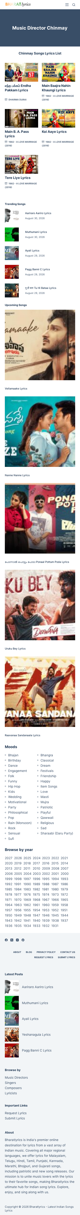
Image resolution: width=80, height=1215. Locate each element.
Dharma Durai (17, 99)
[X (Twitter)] (11, 940)
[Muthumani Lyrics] (12, 234)
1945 (55, 915)
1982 (36, 889)
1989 (36, 884)
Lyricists (11, 1093)
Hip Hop (14, 786)
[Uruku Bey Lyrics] (40, 605)
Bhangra (47, 755)
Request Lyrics (43, 957)
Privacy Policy (46, 952)
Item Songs (49, 786)
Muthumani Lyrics (36, 231)
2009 (46, 868)
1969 (27, 900)
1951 (64, 910)
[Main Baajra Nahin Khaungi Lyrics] (58, 72)
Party (12, 807)
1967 (45, 900)
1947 (36, 915)
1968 (36, 900)
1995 (45, 879)
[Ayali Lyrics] (12, 253)
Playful (46, 812)
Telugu (10, 1161)
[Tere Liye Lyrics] (21, 164)
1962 (27, 905)
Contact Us (67, 952)
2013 (8, 868)
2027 (8, 858)
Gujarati (44, 1166)
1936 (8, 926)
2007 (64, 868)
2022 (55, 858)
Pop (11, 818)
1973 (55, 894)
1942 (18, 920)
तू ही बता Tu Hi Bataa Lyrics (40, 287)
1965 (64, 900)
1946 (46, 915)
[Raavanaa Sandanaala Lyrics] (40, 691)
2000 (65, 874)
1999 (8, 879)
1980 (55, 889)
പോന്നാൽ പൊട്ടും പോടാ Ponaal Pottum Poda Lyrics (37, 561)
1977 (17, 894)
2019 (18, 863)
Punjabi (41, 1161)
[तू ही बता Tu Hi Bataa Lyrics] (12, 290)
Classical (47, 760)
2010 (36, 868)
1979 (64, 889)
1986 (64, 884)
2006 (9, 874)
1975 (36, 894)
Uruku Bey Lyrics (15, 648)
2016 (45, 863)
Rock (11, 828)
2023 (46, 858)
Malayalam (57, 1156)
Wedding (14, 797)
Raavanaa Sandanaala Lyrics (22, 735)
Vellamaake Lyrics (16, 388)
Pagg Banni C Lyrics (37, 269)
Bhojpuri (24, 1166)
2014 (64, 863)
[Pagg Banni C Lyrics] (12, 272)
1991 (17, 884)
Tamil (30, 1161)
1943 (8, 920)
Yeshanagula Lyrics (36, 1034)
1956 (18, 910)
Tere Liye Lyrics (18, 178)
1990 (27, 884)
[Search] (73, 4)
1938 (55, 920)
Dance (13, 765)
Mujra (45, 802)
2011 (26, 868)
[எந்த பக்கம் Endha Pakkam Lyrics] (21, 72)
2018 (27, 863)
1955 (27, 910)
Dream (45, 765)
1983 (27, 889)
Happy (45, 781)
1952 (55, 910)
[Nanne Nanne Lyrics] (40, 431)
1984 (18, 889)
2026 (18, 858)
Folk (11, 776)
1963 (18, 905)
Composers (13, 1088)
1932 (45, 926)
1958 (64, 905)
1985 (8, 889)
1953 (45, 910)
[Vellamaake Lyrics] (40, 345)
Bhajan (13, 755)
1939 (46, 920)
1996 (36, 879)
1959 (55, 905)
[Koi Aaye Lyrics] (58, 118)
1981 (45, 889)
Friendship (48, 776)
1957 (8, 910)
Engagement (17, 771)
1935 (18, 926)
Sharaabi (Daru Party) (57, 833)
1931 (54, 926)
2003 (37, 874)
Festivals (47, 771)
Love (44, 792)
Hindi (21, 1161)
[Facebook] (6, 940)
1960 (46, 905)
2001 (55, 874)
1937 (64, 920)
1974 (45, 894)
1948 (27, 915)
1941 (27, 920)
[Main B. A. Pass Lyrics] (21, 118)
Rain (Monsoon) (20, 823)
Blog (29, 952)
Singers (10, 1083)
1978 (8, 894)
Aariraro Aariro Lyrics (38, 213)
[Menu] (67, 4)
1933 (36, 926)
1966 (55, 900)
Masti (45, 797)
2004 (27, 874)
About (17, 952)
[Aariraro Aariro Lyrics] (12, 216)
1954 (36, 910)
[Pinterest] (23, 940)
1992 (8, 884)
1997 (27, 879)
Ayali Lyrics (32, 250)
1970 (18, 900)
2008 (55, 868)
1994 (55, 879)
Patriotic (47, 807)
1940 (36, 920)
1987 (55, 884)
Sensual (14, 833)
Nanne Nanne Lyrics (17, 475)
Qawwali (47, 818)
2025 (27, 858)
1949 (18, 915)
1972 (64, 894)
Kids (11, 792)
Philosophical (18, 812)
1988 (45, 884)
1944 (64, 915)
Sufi (11, 839)
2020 (9, 863)
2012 (17, 868)
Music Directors (16, 1077)
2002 (46, 874)
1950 (8, 915)
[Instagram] (17, 940)
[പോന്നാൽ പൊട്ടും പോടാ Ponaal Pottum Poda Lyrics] (40, 518)
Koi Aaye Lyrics (54, 132)
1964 (8, 905)
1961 (36, 905)
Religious (47, 823)
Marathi (10, 1166)
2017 (36, 863)
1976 (27, 894)
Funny (12, 781)
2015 (55, 863)
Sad (44, 828)
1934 (27, 926)
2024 (37, 858)
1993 (64, 879)
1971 (8, 900)
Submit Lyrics (66, 957)
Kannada (56, 1161)
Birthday (14, 760)
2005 (18, 874)
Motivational (17, 802)
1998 (18, 879)
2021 (64, 858)
